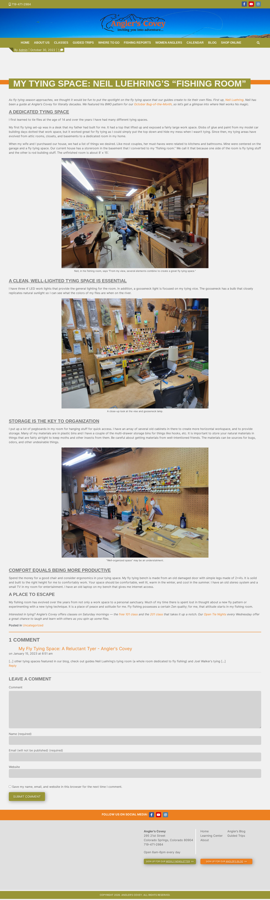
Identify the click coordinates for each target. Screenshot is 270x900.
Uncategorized (33, 625)
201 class (156, 614)
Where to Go (108, 42)
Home (25, 42)
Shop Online (231, 42)
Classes (61, 42)
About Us (42, 42)
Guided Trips (83, 42)
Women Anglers (168, 42)
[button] (170, 861)
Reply (13, 665)
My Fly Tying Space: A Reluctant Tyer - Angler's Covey (75, 648)
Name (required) (20, 734)
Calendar (195, 42)
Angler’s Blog (236, 831)
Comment (15, 687)
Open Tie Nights (215, 614)
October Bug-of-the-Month (153, 104)
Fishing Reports (137, 42)
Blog (212, 42)
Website (14, 767)
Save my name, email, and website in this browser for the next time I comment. (67, 786)
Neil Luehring (234, 100)
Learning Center (211, 835)
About (204, 840)
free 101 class (128, 614)
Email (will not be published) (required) (36, 750)
